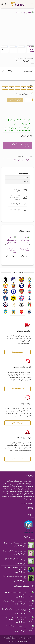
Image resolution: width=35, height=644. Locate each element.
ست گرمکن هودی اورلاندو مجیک (24, 249)
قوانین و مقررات (7, 637)
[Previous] (30, 27)
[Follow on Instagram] (31, 508)
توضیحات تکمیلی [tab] (23, 173)
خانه (32, 59)
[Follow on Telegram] (28, 508)
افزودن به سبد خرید (15, 100)
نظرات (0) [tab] (25, 182)
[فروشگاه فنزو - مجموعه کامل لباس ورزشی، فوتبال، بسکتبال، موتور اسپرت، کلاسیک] (17, 4)
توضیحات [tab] (25, 177)
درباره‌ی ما (8, 638)
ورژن (31, 91)
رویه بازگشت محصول (17, 637)
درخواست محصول (28, 637)
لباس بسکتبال (17, 160)
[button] (32, 4)
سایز (31, 85)
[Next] (3, 27)
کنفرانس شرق (26, 59)
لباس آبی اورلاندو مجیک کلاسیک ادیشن (11, 250)
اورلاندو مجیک (18, 59)
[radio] (5, 88)
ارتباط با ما (14, 638)
